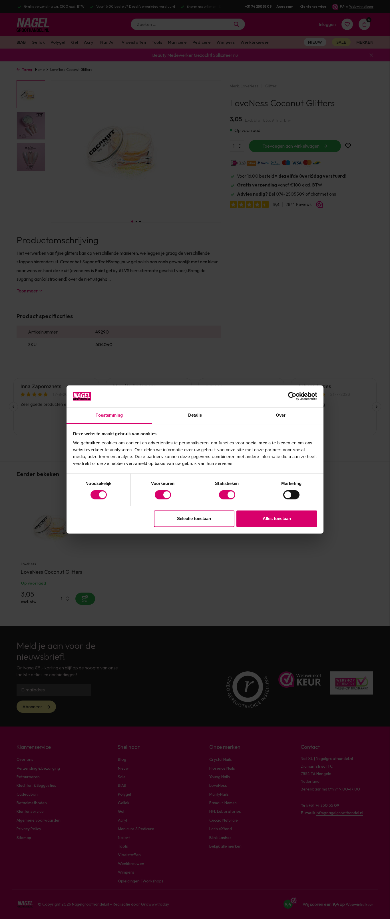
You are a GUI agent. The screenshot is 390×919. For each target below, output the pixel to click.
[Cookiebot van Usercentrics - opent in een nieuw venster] (292, 396)
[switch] (163, 494)
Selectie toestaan (194, 518)
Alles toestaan (277, 518)
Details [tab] (195, 415)
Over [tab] (281, 415)
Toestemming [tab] (109, 415)
